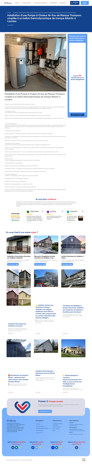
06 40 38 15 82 (56, 444)
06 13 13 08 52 (36, 444)
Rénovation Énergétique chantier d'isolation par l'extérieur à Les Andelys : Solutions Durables (44, 258)
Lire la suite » (10, 333)
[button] (84, 217)
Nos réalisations (53, 2)
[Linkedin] (16, 447)
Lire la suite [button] (29, 222)
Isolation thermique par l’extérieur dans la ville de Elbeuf (45, 373)
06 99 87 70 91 (16, 444)
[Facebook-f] (13, 447)
